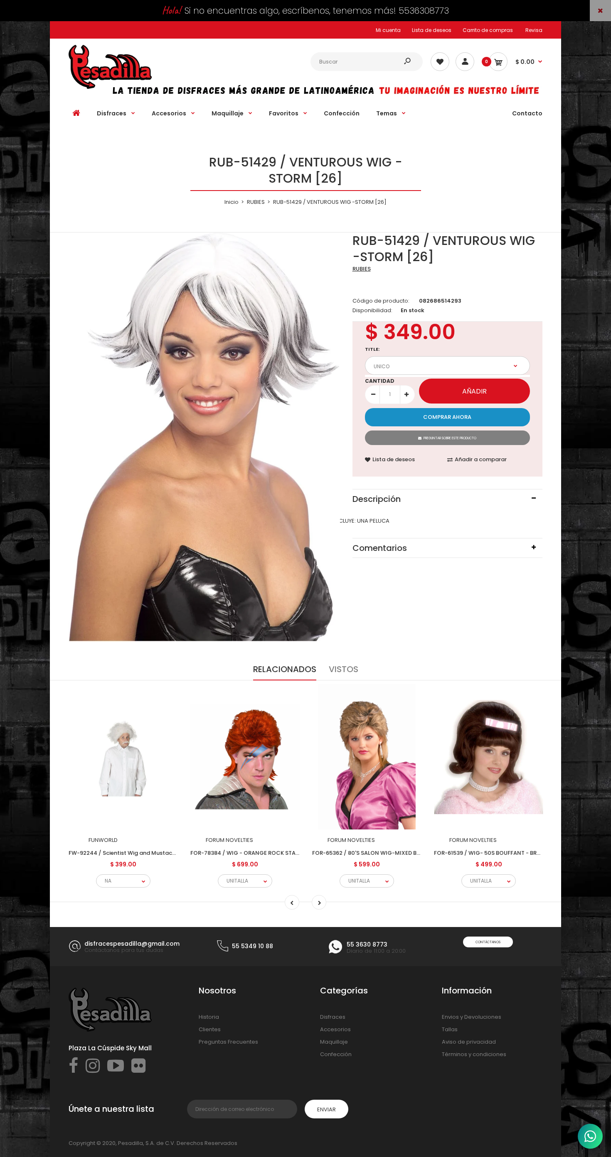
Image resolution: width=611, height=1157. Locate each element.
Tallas (450, 1029)
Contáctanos (487, 942)
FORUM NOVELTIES (229, 840)
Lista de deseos (431, 30)
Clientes (210, 1029)
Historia (209, 1017)
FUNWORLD (103, 840)
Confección (336, 1054)
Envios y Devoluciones (471, 1017)
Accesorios (335, 1029)
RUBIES (361, 269)
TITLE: (372, 349)
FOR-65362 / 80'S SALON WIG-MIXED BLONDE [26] (380, 853)
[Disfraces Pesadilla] (110, 87)
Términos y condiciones (474, 1054)
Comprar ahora (447, 417)
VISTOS (343, 669)
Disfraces (332, 1017)
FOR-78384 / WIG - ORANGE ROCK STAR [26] (251, 853)
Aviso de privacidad (469, 1042)
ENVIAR (326, 1109)
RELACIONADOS (284, 669)
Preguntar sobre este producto (450, 438)
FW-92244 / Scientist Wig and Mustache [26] (130, 853)
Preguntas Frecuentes (228, 1042)
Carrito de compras (488, 30)
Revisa (533, 30)
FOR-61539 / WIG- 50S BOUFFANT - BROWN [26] (499, 853)
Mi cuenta (388, 30)
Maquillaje (334, 1042)
